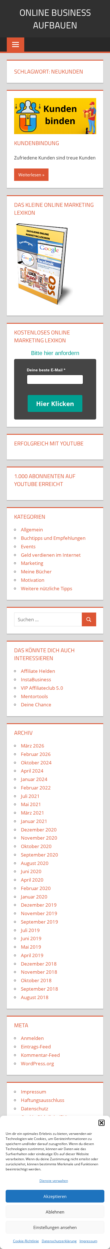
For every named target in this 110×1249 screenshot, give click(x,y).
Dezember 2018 (39, 963)
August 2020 (35, 863)
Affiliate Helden (38, 671)
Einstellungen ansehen (55, 1227)
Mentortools (34, 696)
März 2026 (32, 745)
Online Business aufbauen (55, 19)
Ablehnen (55, 1212)
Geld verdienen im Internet (51, 555)
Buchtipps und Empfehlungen (53, 538)
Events (28, 546)
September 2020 (39, 854)
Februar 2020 (36, 888)
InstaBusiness (36, 679)
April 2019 (32, 955)
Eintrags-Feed (36, 1046)
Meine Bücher (36, 571)
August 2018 (35, 997)
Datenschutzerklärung (59, 1241)
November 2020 (39, 838)
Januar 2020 (34, 896)
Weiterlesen (29, 175)
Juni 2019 (31, 938)
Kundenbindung (36, 143)
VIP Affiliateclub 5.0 (42, 688)
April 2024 (32, 770)
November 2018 (39, 972)
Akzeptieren (55, 1196)
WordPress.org (37, 1063)
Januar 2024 (34, 779)
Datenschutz (34, 1108)
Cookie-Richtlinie (26, 1241)
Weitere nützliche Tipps (46, 588)
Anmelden (32, 1038)
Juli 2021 (30, 796)
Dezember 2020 (39, 829)
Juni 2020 (31, 871)
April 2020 (32, 880)
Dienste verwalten (53, 1180)
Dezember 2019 (39, 905)
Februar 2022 (36, 787)
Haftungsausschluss (42, 1100)
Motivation (32, 580)
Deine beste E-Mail (46, 370)
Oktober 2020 (36, 846)
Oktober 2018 (36, 980)
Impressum (88, 1241)
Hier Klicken (55, 403)
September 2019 (39, 922)
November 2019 (39, 913)
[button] (101, 1123)
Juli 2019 (30, 930)
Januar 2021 (34, 821)
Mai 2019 (31, 947)
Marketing (32, 563)
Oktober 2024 (36, 762)
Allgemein (32, 529)
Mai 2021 (31, 804)
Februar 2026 (36, 754)
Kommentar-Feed (40, 1055)
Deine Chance (36, 704)
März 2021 (32, 812)
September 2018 (39, 989)
